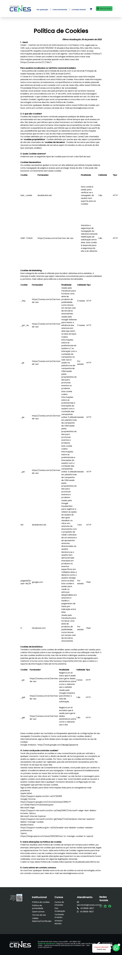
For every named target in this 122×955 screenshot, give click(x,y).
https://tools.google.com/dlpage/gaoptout (58, 744)
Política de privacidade (37, 907)
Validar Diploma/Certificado (41, 920)
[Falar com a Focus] (116, 947)
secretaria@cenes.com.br (81, 108)
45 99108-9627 (87, 908)
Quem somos (38, 911)
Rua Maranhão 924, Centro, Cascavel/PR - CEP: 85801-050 (59, 942)
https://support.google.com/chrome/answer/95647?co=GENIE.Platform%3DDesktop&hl (45, 803)
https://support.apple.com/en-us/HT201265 (41, 796)
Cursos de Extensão (59, 903)
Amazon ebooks (58, 922)
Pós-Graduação (60, 910)
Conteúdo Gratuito (59, 916)
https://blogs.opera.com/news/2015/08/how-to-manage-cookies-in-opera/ (56, 836)
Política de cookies (41, 902)
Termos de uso (39, 915)
